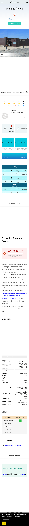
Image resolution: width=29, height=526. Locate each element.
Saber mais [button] (6, 519)
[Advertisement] (14, 70)
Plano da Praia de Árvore (13, 445)
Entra (5, 474)
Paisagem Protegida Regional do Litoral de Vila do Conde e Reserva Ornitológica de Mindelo (14, 295)
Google (22, 474)
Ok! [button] (4, 523)
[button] (2, 2)
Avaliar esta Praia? (14, 23)
